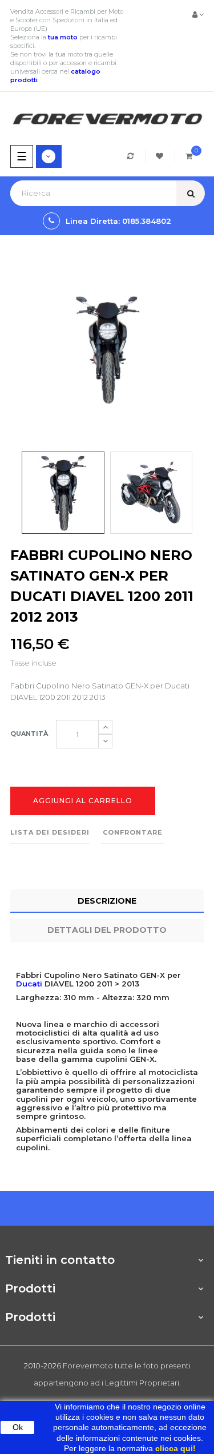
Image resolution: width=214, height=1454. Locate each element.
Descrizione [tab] (107, 901)
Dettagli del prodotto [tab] (107, 930)
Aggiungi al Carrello (82, 800)
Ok (18, 1427)
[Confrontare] (132, 156)
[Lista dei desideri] (161, 156)
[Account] (198, 14)
